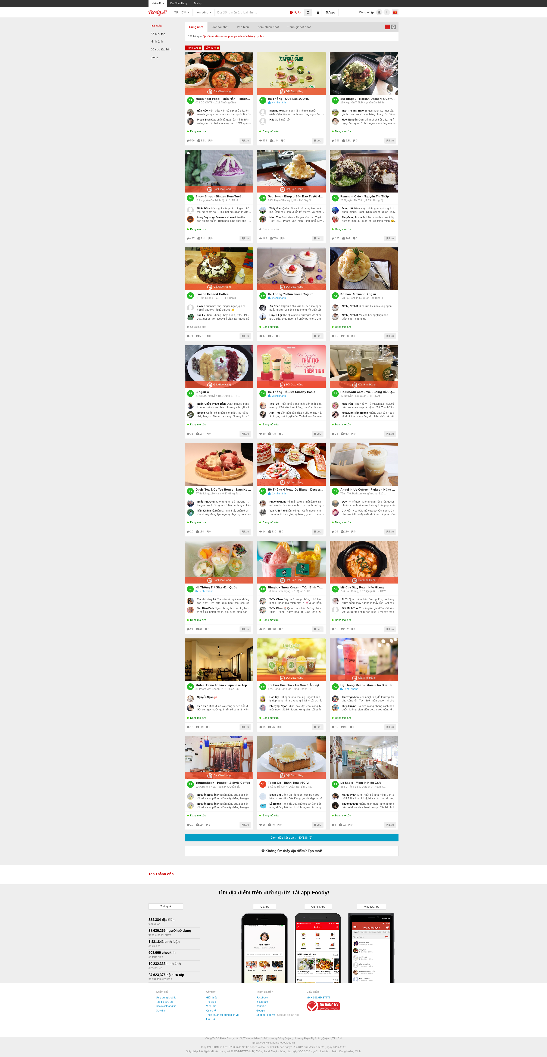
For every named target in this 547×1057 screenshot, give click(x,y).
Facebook (262, 997)
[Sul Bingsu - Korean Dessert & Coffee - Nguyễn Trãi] (364, 73)
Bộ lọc (296, 12)
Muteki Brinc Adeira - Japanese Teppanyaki (223, 685)
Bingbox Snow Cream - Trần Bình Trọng (295, 587)
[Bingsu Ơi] (219, 366)
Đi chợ (198, 3)
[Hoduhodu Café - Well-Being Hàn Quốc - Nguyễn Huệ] (364, 366)
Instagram (262, 1001)
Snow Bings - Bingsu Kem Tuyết (219, 196)
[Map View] (393, 26)
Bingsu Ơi (203, 392)
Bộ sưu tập (158, 33)
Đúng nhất (196, 27)
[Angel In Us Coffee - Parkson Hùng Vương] (364, 464)
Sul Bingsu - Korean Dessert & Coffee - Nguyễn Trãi (368, 98)
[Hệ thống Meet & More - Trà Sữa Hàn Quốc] (364, 659)
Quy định (161, 1010)
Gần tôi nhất (220, 27)
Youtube (261, 1006)
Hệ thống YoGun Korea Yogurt (290, 294)
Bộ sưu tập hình (161, 49)
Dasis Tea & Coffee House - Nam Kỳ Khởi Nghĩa (223, 489)
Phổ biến (243, 27)
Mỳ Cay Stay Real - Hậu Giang (362, 587)
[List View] (387, 26)
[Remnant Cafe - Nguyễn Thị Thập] (364, 171)
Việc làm (211, 1006)
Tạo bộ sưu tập (165, 1001)
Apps (331, 12)
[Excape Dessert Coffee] (219, 268)
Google (260, 1010)
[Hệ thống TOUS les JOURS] (291, 73)
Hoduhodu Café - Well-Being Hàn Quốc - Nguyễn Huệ (368, 392)
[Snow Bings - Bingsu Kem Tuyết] (219, 171)
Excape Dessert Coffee (212, 294)
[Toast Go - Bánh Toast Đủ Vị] (291, 757)
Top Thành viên (161, 874)
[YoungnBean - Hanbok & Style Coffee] (219, 757)
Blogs (154, 57)
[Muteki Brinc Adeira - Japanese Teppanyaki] (219, 659)
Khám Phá (158, 3)
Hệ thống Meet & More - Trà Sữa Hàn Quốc (368, 685)
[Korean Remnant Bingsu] (364, 268)
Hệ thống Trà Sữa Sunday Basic (291, 392)
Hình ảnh (157, 41)
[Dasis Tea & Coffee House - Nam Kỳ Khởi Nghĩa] (219, 464)
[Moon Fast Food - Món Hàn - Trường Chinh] (219, 73)
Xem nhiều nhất (268, 27)
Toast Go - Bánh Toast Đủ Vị (288, 782)
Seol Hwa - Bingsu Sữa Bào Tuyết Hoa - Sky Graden (295, 196)
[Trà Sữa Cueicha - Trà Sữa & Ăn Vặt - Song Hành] (291, 659)
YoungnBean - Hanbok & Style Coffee (223, 782)
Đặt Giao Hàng (179, 3)
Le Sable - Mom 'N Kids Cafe (360, 782)
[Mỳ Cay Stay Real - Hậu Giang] (364, 562)
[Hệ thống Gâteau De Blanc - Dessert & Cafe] (291, 464)
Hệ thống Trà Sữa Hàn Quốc (216, 587)
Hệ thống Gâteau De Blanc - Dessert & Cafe (295, 489)
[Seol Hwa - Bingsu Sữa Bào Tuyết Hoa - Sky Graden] (291, 171)
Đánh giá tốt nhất (299, 27)
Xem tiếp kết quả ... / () (291, 837)
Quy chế (211, 1010)
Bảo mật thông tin (166, 1006)
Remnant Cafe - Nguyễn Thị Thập (364, 196)
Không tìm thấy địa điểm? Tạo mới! (293, 851)
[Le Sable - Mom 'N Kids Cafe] (364, 757)
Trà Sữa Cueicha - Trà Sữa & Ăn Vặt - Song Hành (295, 685)
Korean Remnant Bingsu (358, 294)
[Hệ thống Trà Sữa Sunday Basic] (291, 366)
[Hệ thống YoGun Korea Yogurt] (291, 268)
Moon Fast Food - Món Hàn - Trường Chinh (223, 98)
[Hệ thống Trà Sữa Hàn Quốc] (219, 562)
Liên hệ (210, 1019)
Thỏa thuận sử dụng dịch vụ (222, 1014)
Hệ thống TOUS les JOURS (288, 98)
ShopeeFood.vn (266, 1014)
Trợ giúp (211, 1001)
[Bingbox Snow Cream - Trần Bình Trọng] (291, 562)
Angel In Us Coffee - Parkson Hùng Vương (368, 489)
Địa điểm (157, 26)
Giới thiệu (212, 997)
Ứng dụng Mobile (166, 997)
